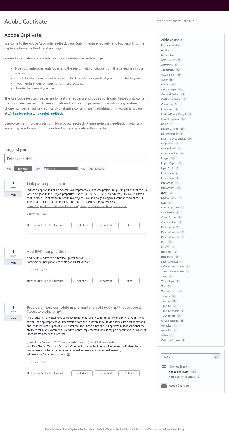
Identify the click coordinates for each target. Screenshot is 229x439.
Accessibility (168, 60)
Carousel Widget (170, 94)
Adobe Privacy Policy (173, 429)
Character (167, 104)
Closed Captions (170, 119)
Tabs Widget (168, 281)
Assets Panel (168, 74)
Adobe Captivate (179, 371)
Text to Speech (169, 291)
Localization (167, 212)
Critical (132, 225)
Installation (167, 173)
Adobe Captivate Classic (182, 376)
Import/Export (169, 163)
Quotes (165, 246)
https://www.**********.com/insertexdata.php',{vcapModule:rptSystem (76, 342)
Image (165, 158)
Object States (169, 217)
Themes (165, 296)
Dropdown (167, 143)
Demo (164, 123)
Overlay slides (169, 222)
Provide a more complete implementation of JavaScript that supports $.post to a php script (84, 309)
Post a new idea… (171, 45)
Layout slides (169, 197)
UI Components (169, 320)
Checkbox (167, 109)
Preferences (167, 227)
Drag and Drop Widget (173, 138)
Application (167, 69)
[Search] (216, 356)
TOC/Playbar (168, 315)
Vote (13, 194)
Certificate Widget (171, 99)
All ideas (166, 50)
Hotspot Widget (169, 153)
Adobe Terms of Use (151, 429)
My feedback (97, 168)
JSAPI (45, 213)
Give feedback (178, 367)
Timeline (166, 301)
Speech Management (172, 271)
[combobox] (188, 356)
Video (164, 335)
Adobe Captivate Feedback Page (78, 429)
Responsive (167, 256)
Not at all (84, 225)
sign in (190, 20)
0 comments (33, 213)
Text (163, 286)
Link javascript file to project (50, 183)
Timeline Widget (170, 310)
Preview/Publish (170, 232)
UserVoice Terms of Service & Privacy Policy (118, 429)
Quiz (163, 242)
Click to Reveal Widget (173, 114)
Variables (166, 325)
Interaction (167, 183)
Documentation (169, 133)
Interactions (168, 187)
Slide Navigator (169, 261)
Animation (167, 64)
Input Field (167, 168)
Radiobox (167, 251)
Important (107, 225)
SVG (164, 276)
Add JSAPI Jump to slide (46, 251)
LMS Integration (170, 207)
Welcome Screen (170, 340)
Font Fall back (169, 148)
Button (165, 84)
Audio (164, 79)
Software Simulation (172, 266)
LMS (164, 202)
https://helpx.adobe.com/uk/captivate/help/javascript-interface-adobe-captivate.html (77, 206)
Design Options (170, 128)
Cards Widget (168, 89)
